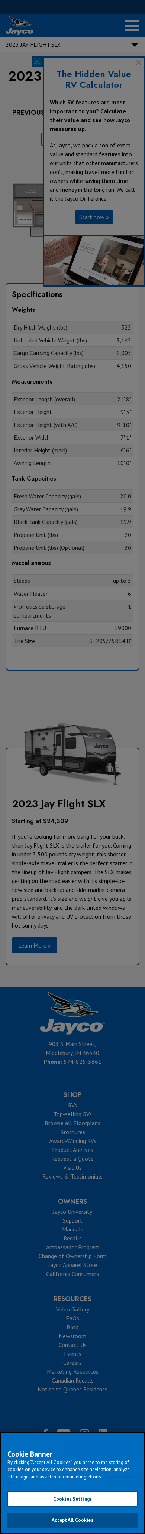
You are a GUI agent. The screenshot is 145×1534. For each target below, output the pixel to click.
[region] (72, 1483)
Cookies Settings (72, 1499)
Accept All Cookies (72, 1520)
